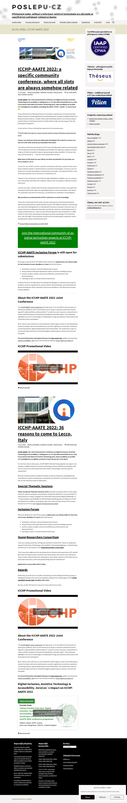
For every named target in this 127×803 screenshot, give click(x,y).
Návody (89, 153)
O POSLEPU (98, 22)
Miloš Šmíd (41, 750)
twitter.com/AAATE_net (26, 341)
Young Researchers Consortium (38, 537)
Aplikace (89, 141)
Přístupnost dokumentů (94, 175)
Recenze (90, 187)
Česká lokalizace (68, 768)
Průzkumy (90, 184)
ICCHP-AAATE (22, 100)
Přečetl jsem (91, 165)
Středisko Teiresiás (27, 94)
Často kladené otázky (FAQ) (95, 147)
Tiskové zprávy (57, 92)
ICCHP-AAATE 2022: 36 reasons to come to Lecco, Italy (45, 434)
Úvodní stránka (16, 22)
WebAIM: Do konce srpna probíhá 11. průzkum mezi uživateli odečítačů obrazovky (23, 768)
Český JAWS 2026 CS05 (45, 761)
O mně (108, 22)
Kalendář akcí (86, 22)
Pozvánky (50, 92)
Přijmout (87, 797)
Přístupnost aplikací (93, 172)
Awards (23, 570)
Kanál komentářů (68, 765)
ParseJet (41, 781)
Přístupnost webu (92, 181)
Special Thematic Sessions (35, 486)
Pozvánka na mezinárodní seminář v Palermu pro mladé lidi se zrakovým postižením (23, 782)
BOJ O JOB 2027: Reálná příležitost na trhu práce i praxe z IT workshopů (23, 775)
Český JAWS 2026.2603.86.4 (46, 766)
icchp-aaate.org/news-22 (64, 341)
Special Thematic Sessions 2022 (47, 504)
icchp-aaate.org (56, 338)
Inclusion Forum (28, 509)
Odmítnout (102, 797)
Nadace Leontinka (94, 124)
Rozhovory (90, 190)
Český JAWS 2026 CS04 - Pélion (47, 764)
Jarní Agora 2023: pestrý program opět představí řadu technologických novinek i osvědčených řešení (47, 773)
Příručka (89, 169)
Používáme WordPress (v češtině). (22, 799)
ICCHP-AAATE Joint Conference (31, 307)
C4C (67, 92)
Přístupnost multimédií (94, 178)
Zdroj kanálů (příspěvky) (70, 762)
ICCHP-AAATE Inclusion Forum (37, 252)
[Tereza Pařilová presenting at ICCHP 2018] (33, 224)
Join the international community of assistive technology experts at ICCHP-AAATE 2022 (48, 237)
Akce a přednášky (34, 92)
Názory (89, 156)
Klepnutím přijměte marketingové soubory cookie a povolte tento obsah (47, 367)
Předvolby (117, 797)
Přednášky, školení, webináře (68, 22)
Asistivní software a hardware (96, 144)
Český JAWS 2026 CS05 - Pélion (47, 759)
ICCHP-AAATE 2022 (71, 444)
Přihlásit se (66, 759)
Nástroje (89, 150)
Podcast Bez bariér (49, 22)
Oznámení (43, 92)
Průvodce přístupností (32, 22)
